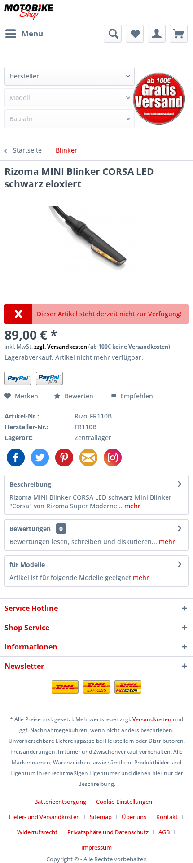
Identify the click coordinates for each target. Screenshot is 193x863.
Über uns (134, 817)
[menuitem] (24, 34)
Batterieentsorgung (60, 802)
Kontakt (167, 817)
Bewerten (79, 396)
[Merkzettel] (135, 34)
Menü (32, 33)
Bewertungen (30, 528)
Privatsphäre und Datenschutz (108, 832)
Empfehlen (135, 396)
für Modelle (27, 564)
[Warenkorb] (179, 34)
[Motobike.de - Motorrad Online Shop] (28, 12)
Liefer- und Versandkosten (44, 817)
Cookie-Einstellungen (124, 802)
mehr (131, 505)
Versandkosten (151, 719)
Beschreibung (30, 484)
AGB (164, 832)
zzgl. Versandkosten (60, 346)
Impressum (96, 847)
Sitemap (101, 817)
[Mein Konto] (157, 34)
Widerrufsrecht (37, 832)
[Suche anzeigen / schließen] (113, 34)
